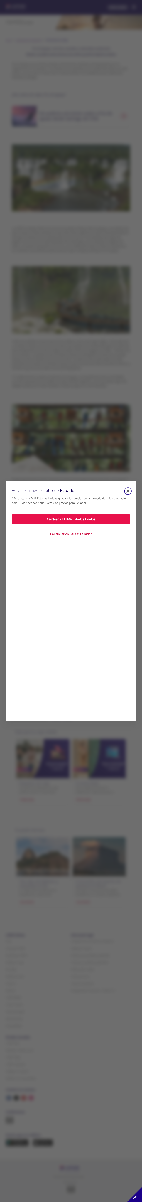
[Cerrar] (128, 491)
